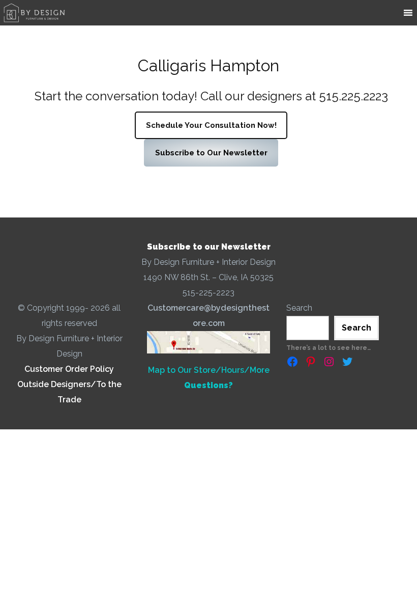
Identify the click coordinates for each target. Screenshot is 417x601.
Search (299, 308)
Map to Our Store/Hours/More (209, 370)
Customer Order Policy (69, 369)
